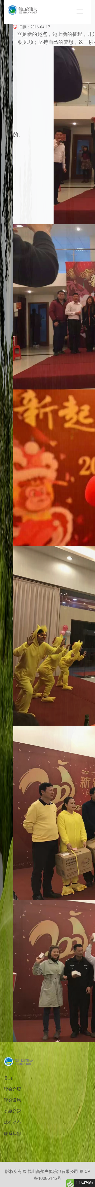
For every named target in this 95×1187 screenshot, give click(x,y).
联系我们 (12, 1133)
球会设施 (12, 1100)
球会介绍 (12, 1089)
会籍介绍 (12, 1111)
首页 (8, 1078)
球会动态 (12, 1122)
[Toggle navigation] (79, 12)
